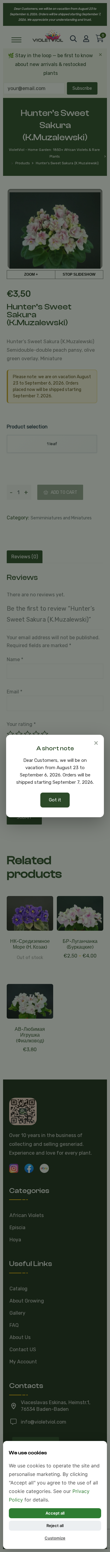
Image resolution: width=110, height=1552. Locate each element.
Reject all (55, 1525)
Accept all (55, 1513)
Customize (55, 1538)
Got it (55, 800)
